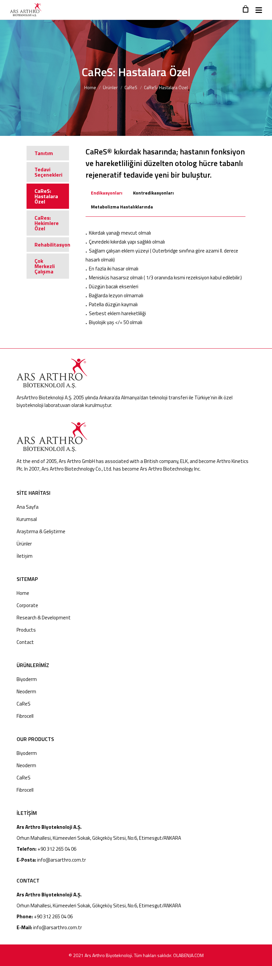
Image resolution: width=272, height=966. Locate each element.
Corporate (27, 605)
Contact (25, 642)
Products (26, 630)
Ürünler (110, 87)
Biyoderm (27, 679)
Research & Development (44, 617)
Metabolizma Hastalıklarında (122, 206)
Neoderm (26, 691)
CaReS (130, 87)
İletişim (25, 556)
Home (90, 87)
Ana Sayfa (27, 507)
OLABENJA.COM (188, 955)
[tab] (106, 196)
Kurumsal (27, 519)
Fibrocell (25, 716)
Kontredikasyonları (153, 192)
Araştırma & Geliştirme (41, 531)
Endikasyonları (106, 192)
